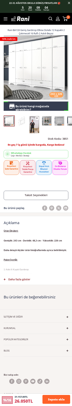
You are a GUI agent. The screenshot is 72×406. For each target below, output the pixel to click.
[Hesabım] (58, 19)
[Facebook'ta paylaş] (44, 208)
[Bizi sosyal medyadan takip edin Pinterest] (25, 381)
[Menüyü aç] (5, 18)
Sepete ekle (56, 399)
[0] (65, 19)
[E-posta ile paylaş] (65, 208)
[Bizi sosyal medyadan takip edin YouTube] (32, 381)
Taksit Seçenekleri (36, 195)
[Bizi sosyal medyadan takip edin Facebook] (11, 381)
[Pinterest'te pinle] (51, 208)
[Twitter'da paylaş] (58, 208)
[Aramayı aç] (51, 19)
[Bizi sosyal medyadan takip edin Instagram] (18, 381)
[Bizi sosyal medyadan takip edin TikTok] (39, 381)
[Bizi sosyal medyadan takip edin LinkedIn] (46, 381)
